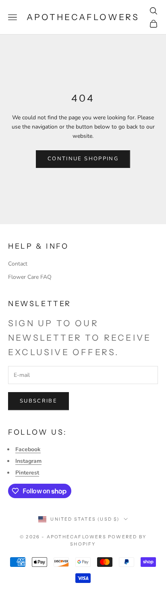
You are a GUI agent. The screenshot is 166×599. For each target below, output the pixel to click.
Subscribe (38, 401)
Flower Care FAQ (30, 277)
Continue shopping (83, 158)
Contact (17, 264)
